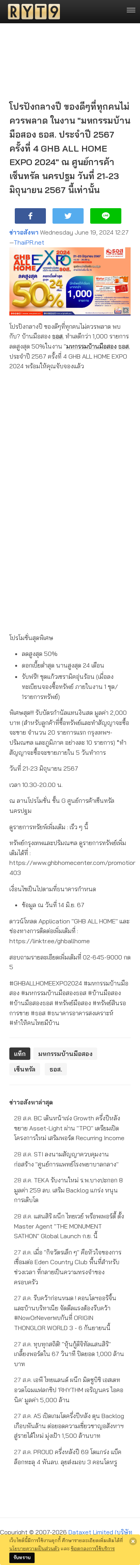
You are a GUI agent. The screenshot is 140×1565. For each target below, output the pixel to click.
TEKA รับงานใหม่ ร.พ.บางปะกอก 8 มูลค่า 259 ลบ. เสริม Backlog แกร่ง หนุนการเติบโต (68, 1190)
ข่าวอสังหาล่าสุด (31, 1102)
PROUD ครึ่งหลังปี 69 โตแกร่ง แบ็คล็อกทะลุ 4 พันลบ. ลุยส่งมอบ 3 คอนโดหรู (67, 1457)
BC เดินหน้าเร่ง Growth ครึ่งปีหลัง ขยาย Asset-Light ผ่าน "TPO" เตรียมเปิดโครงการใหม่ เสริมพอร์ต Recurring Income (69, 1128)
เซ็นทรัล (24, 1069)
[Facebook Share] (30, 216)
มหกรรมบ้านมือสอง (91, 346)
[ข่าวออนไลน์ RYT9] (31, 11)
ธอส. (58, 336)
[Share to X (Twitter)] (68, 216)
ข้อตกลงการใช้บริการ (93, 1548)
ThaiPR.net (29, 242)
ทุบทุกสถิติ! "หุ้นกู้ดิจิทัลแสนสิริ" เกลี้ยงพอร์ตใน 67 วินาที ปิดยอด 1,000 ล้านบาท (69, 1354)
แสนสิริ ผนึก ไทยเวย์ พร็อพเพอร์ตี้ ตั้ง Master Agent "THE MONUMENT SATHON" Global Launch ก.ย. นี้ (69, 1226)
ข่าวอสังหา (23, 232)
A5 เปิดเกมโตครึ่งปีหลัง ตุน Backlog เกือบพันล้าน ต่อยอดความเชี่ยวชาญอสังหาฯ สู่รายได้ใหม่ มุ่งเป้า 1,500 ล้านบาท (69, 1425)
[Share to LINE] (105, 216)
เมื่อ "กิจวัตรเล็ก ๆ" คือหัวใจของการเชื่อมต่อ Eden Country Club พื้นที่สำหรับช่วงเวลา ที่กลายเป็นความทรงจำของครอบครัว (67, 1267)
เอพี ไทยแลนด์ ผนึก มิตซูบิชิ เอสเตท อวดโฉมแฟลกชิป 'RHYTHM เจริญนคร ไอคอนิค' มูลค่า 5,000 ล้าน (68, 1389)
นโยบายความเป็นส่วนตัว (34, 1548)
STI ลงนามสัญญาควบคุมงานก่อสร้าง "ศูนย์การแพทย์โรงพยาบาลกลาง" (66, 1159)
